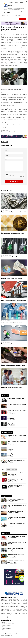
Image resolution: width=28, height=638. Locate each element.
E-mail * (6, 155)
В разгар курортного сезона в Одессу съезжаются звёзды (16, 479)
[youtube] (7, 617)
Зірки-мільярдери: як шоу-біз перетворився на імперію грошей (16, 423)
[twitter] (2, 617)
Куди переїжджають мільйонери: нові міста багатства (16, 460)
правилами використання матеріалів (16, 8)
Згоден (22, 18)
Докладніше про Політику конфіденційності (11, 15)
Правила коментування (7, 628)
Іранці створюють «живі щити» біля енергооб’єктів (14, 448)
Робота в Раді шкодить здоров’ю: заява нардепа (15, 454)
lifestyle (3, 469)
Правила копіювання (6, 626)
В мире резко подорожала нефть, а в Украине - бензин (13, 89)
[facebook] (5, 617)
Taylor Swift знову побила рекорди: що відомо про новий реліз (16, 417)
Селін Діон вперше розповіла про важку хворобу (15, 399)
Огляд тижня (5, 533)
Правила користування (7, 625)
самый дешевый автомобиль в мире (9, 109)
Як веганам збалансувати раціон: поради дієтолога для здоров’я (15, 555)
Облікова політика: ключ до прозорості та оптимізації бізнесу (16, 549)
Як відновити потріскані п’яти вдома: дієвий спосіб (16, 436)
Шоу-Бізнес (5, 395)
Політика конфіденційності (8, 623)
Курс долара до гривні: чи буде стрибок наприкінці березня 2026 (13, 211)
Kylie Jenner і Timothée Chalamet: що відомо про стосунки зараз (16, 405)
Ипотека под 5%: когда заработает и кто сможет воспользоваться (13, 300)
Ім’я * (6, 150)
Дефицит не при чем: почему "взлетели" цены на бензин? (13, 124)
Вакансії (4, 622)
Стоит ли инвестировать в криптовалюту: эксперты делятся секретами (12, 234)
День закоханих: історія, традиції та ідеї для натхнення (16, 543)
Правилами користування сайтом (15, 6)
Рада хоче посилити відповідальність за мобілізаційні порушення (15, 499)
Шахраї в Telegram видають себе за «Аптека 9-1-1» (16, 506)
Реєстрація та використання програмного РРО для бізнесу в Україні (16, 561)
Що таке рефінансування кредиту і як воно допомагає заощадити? (16, 537)
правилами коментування (9, 9)
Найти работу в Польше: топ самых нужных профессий (11, 278)
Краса (13, 469)
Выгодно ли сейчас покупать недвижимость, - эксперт (11, 322)
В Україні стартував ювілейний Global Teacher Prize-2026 (16, 442)
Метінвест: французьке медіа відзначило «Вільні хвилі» (16, 518)
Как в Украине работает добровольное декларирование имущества (13, 343)
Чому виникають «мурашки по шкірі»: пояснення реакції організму (15, 512)
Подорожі (8, 469)
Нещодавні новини (7, 432)
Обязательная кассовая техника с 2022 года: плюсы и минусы (13, 365)
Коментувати (14, 181)
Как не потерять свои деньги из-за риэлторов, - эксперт (11, 387)
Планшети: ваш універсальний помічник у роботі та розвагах (16, 473)
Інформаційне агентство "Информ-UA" (9, 633)
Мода (16, 469)
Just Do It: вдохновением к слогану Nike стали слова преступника (16, 486)
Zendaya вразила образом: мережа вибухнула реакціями (16, 411)
